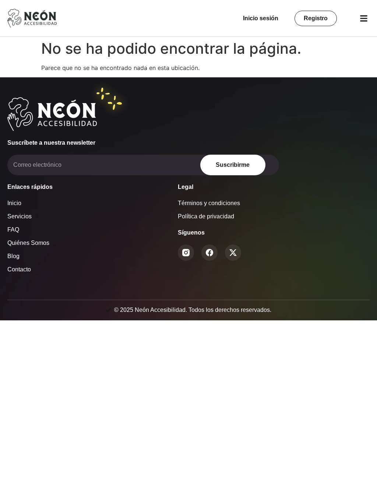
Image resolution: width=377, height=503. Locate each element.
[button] (363, 18)
